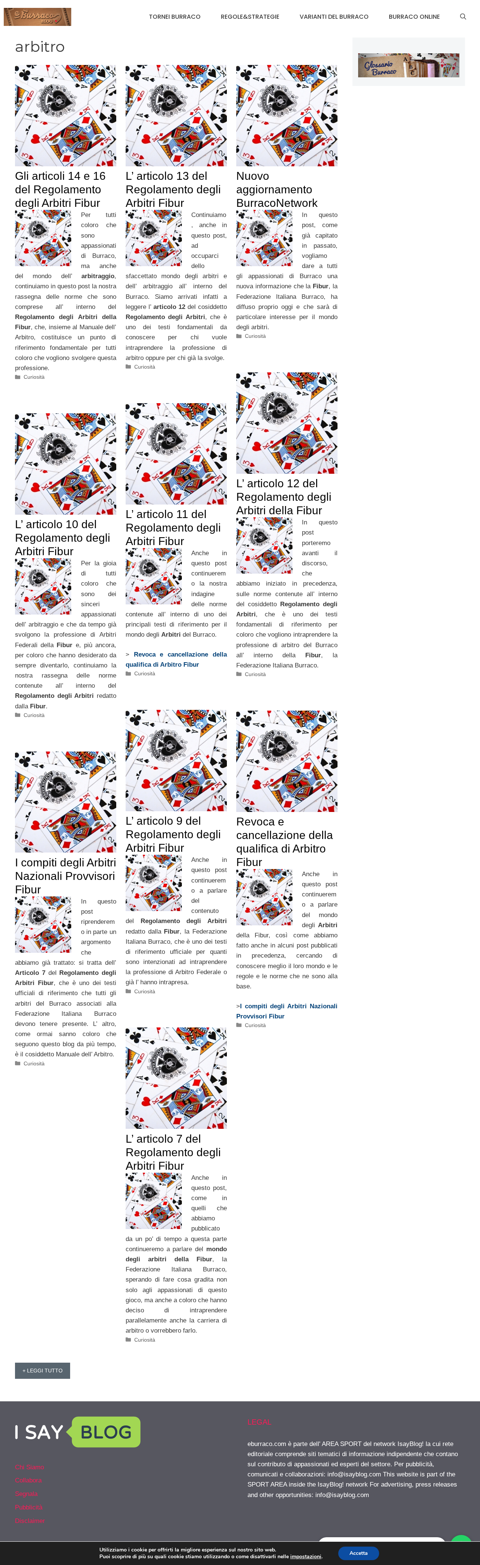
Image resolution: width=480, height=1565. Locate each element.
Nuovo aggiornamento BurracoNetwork (277, 189)
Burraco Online (414, 16)
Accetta (359, 1553)
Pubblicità (28, 1507)
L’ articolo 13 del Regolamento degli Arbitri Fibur (173, 189)
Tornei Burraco (175, 16)
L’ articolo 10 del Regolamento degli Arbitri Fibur (62, 537)
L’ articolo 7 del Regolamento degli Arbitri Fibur (173, 1152)
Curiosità (34, 377)
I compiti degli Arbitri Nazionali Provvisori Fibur (65, 876)
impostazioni (305, 1556)
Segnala (26, 1493)
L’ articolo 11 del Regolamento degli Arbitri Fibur (173, 527)
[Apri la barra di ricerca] (463, 17)
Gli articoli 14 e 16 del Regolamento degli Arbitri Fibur (60, 189)
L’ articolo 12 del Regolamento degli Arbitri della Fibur (284, 497)
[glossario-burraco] (408, 75)
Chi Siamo (29, 1467)
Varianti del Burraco (334, 16)
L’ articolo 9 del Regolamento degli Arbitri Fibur (173, 834)
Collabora (28, 1480)
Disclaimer (30, 1520)
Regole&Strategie (250, 16)
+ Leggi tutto (42, 1371)
